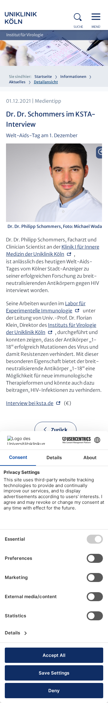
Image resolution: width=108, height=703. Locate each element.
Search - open (80, 16)
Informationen (73, 76)
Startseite (43, 76)
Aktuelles (17, 82)
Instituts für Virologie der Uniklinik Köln (51, 328)
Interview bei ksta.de (29, 403)
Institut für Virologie (24, 34)
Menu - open (98, 16)
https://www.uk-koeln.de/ (29, 18)
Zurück (59, 430)
